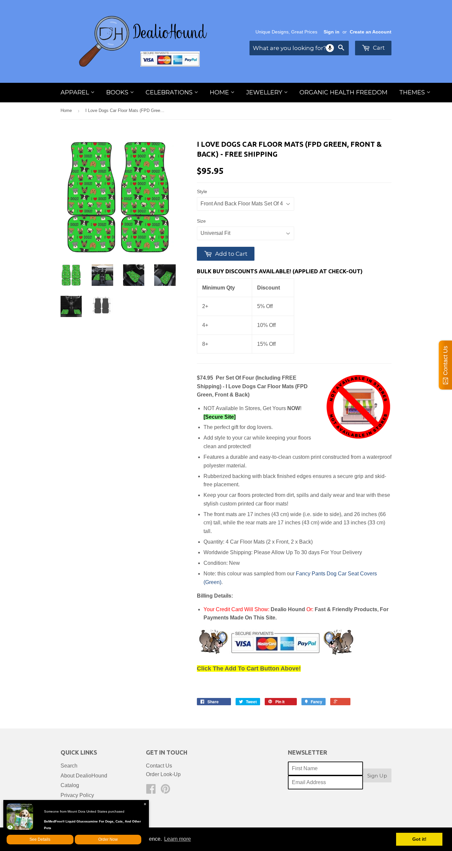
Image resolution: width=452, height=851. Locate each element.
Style (202, 191)
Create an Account (370, 31)
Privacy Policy (77, 795)
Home (220, 92)
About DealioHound (84, 775)
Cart (378, 47)
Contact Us (159, 766)
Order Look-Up (163, 774)
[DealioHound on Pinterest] (165, 791)
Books (118, 92)
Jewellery (265, 92)
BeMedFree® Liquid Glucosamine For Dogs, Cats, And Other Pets (92, 825)
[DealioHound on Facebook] (151, 791)
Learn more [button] (177, 839)
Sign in (331, 31)
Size (201, 221)
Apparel (76, 92)
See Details (39, 839)
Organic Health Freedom (343, 92)
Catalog (70, 785)
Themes (413, 92)
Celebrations (170, 92)
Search (69, 766)
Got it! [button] (419, 839)
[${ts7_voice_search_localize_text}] (330, 48)
